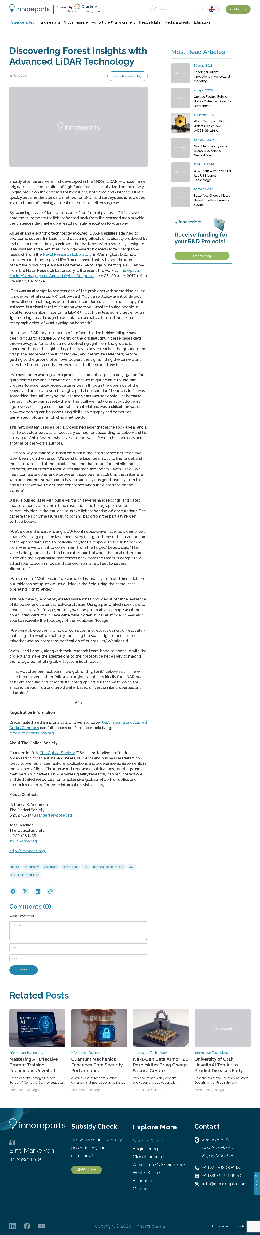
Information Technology (127, 76)
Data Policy (243, 1226)
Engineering (145, 1149)
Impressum (220, 1226)
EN (217, 9)
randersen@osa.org (54, 815)
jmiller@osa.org (23, 841)
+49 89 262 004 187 (222, 1167)
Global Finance (148, 1156)
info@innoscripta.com (224, 1183)
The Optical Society (57, 753)
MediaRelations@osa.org (31, 733)
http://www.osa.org (27, 851)
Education (143, 1180)
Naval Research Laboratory (67, 254)
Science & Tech (149, 1141)
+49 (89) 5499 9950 (221, 1175)
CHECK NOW (86, 1169)
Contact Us (238, 9)
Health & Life (146, 1172)
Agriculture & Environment (160, 1164)
